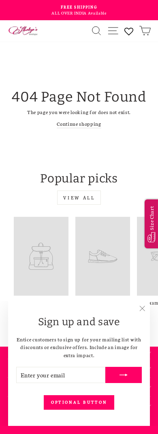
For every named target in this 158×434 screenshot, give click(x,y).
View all (79, 198)
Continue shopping (79, 123)
